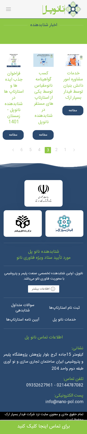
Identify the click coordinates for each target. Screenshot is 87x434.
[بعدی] (13, 150)
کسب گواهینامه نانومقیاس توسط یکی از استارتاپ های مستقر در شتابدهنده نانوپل (43, 98)
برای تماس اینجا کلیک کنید (43, 426)
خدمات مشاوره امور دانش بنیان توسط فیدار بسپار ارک (73, 85)
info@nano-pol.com (64, 402)
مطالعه (73, 110)
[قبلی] (74, 150)
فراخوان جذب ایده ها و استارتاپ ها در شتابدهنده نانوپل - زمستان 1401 (13, 98)
